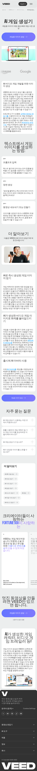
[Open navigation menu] (32, 4)
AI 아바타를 (11, 369)
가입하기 (23, 4)
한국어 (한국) (7, 709)
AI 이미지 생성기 (21, 10)
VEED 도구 (11, 10)
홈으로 (4, 10)
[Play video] (18, 255)
